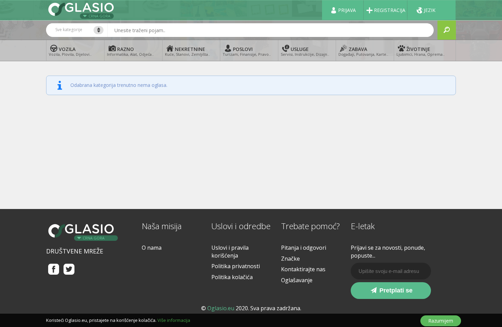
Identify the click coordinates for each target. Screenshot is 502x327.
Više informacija (173, 320)
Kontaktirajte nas (303, 269)
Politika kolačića (232, 277)
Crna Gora (99, 15)
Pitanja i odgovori (303, 247)
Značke (290, 258)
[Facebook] (53, 269)
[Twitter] (69, 269)
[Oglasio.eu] (82, 10)
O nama (152, 247)
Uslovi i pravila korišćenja (230, 251)
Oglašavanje (296, 280)
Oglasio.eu (220, 308)
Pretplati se (395, 290)
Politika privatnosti (235, 266)
